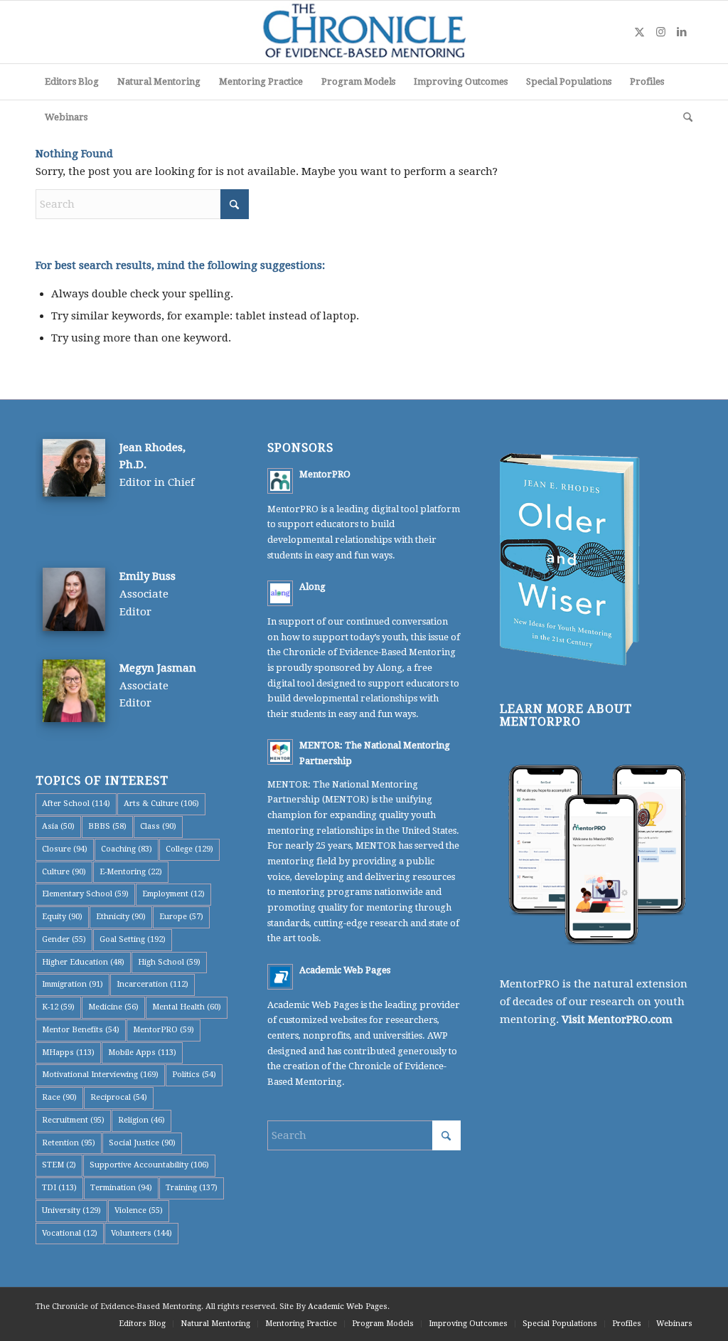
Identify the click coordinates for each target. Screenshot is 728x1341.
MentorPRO (163, 1029)
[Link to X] (639, 32)
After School (76, 803)
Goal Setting (133, 939)
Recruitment (73, 1120)
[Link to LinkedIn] (681, 32)
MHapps (68, 1052)
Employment (173, 894)
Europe (181, 916)
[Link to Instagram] (660, 32)
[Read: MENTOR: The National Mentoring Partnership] (280, 752)
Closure (64, 849)
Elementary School (85, 894)
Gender (64, 939)
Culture (64, 871)
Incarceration (152, 984)
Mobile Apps (142, 1052)
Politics (194, 1074)
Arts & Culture (161, 803)
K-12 (58, 1007)
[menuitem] (72, 82)
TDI (59, 1187)
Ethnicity (121, 916)
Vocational (69, 1233)
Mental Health (186, 1007)
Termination (121, 1187)
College (189, 849)
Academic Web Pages (344, 970)
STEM (59, 1165)
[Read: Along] (280, 593)
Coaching (126, 849)
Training (192, 1187)
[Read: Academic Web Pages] (280, 977)
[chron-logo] (364, 32)
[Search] (683, 117)
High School (169, 962)
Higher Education (83, 962)
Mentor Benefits (80, 1029)
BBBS (107, 826)
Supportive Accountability (149, 1165)
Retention (68, 1142)
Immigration (72, 984)
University (71, 1210)
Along (312, 586)
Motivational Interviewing (100, 1074)
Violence (138, 1210)
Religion (141, 1120)
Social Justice (142, 1142)
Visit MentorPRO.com (617, 1019)
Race (59, 1097)
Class (158, 826)
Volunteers (141, 1233)
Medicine (113, 1007)
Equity (62, 916)
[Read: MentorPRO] (280, 481)
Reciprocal (118, 1097)
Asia (58, 826)
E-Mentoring (131, 871)
